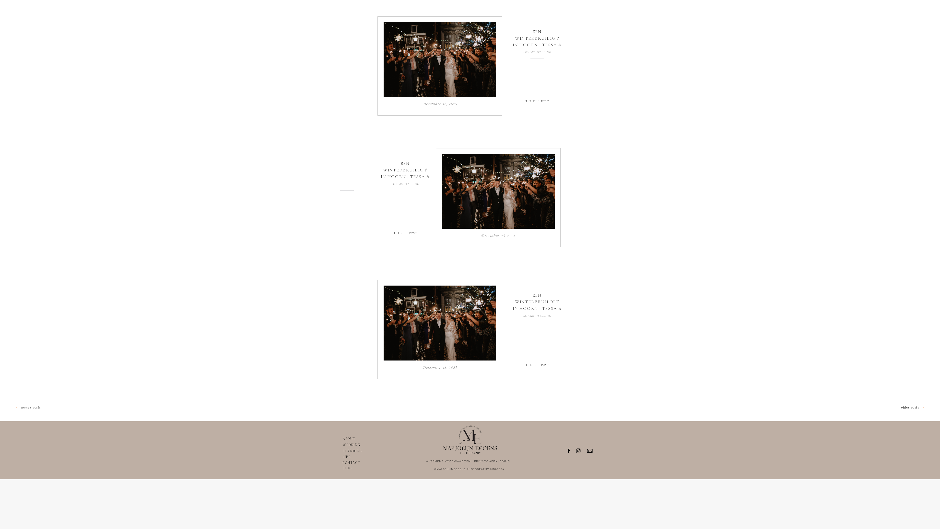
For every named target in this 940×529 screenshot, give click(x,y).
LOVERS (529, 52)
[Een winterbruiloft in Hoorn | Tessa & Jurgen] (440, 59)
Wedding (544, 52)
